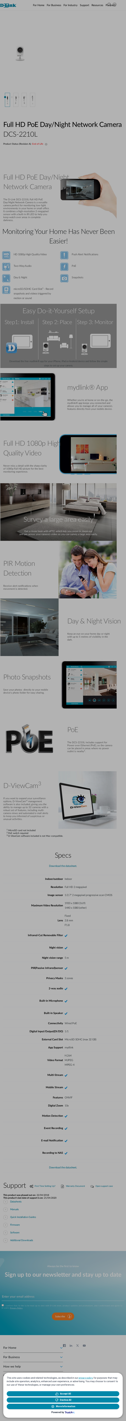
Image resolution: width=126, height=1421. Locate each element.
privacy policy (86, 1378)
